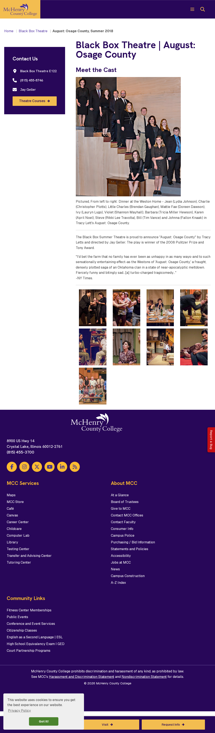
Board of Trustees (125, 502)
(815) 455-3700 (20, 452)
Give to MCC (120, 508)
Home (8, 31)
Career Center (18, 522)
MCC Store (15, 502)
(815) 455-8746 (31, 80)
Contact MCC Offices (127, 515)
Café (10, 508)
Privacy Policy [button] (19, 710)
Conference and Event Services (31, 623)
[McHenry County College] (20, 9)
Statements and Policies (129, 549)
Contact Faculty (123, 522)
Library (12, 542)
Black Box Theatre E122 (38, 71)
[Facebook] (12, 467)
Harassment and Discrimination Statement (81, 676)
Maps (11, 495)
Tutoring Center (19, 562)
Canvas (12, 515)
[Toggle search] (202, 9)
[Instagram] (24, 467)
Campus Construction (128, 576)
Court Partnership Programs (28, 650)
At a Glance (120, 495)
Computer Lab (18, 535)
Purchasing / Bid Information (133, 542)
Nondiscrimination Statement (144, 676)
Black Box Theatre (33, 31)
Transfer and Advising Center (29, 555)
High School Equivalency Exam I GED (35, 644)
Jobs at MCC (121, 562)
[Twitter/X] (37, 467)
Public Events (17, 617)
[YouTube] (50, 467)
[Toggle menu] (192, 9)
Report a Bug (211, 440)
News (115, 569)
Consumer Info (122, 529)
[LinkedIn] (62, 467)
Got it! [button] (44, 721)
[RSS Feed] (75, 467)
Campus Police (122, 535)
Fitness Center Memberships (29, 610)
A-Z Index (118, 582)
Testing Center (18, 549)
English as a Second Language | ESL (35, 637)
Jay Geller (28, 89)
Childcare (14, 529)
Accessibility (121, 555)
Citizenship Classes (22, 630)
